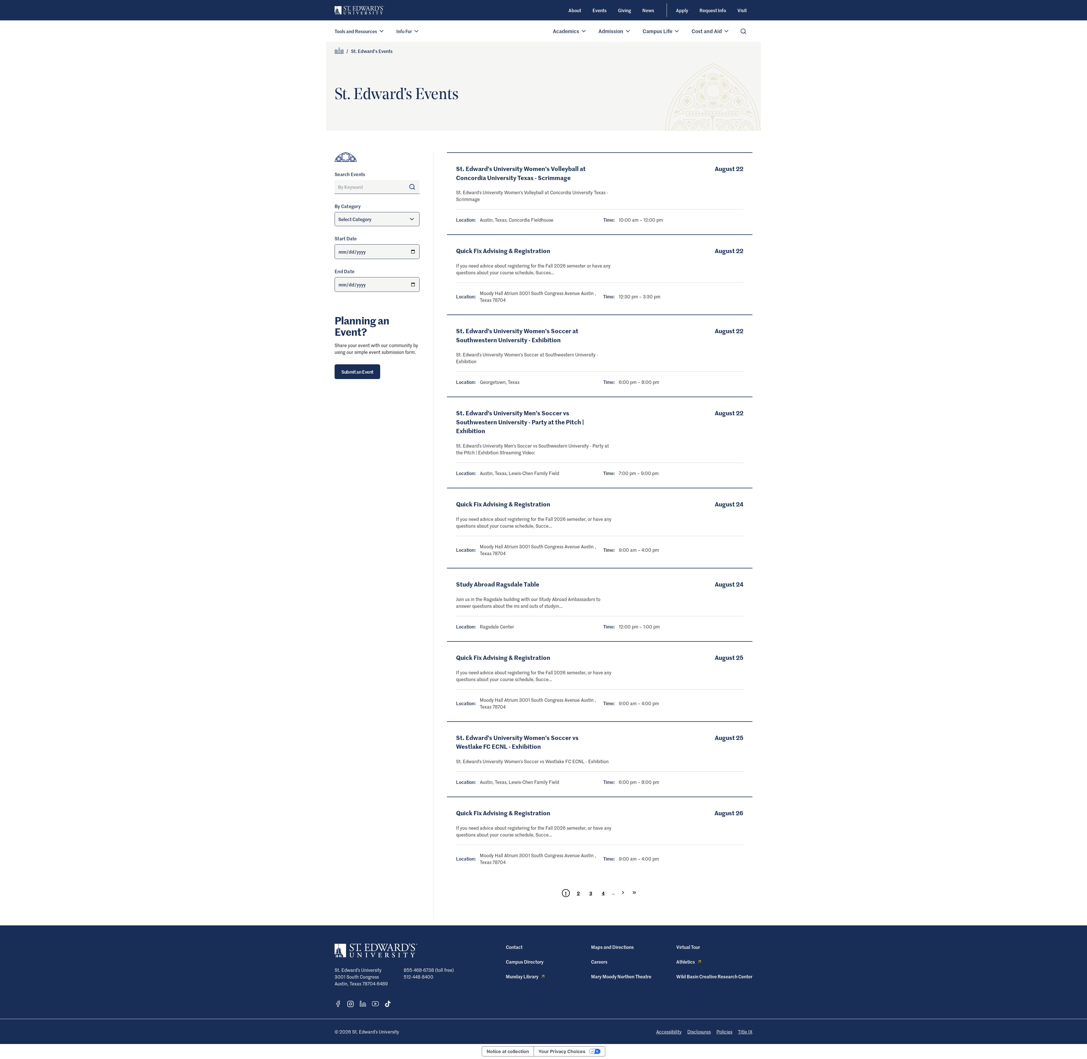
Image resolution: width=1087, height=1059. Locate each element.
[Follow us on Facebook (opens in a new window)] (338, 1003)
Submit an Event (357, 372)
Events (599, 10)
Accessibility (669, 1031)
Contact (514, 947)
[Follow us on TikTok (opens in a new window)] (387, 1003)
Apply (682, 10)
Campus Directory (525, 962)
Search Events (350, 174)
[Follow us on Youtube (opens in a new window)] (375, 1003)
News (648, 10)
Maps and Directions (612, 947)
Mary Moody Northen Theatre (621, 976)
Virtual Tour (688, 947)
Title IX (745, 1031)
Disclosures (699, 1031)
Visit (742, 10)
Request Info (712, 10)
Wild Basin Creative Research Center (714, 976)
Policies (724, 1031)
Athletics (685, 962)
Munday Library (522, 976)
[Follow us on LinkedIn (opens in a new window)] (363, 1003)
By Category (348, 206)
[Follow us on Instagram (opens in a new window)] (350, 1003)
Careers (599, 962)
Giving (624, 10)
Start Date (346, 238)
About (574, 10)
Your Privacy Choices (561, 1051)
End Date (344, 271)
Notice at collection (508, 1051)
